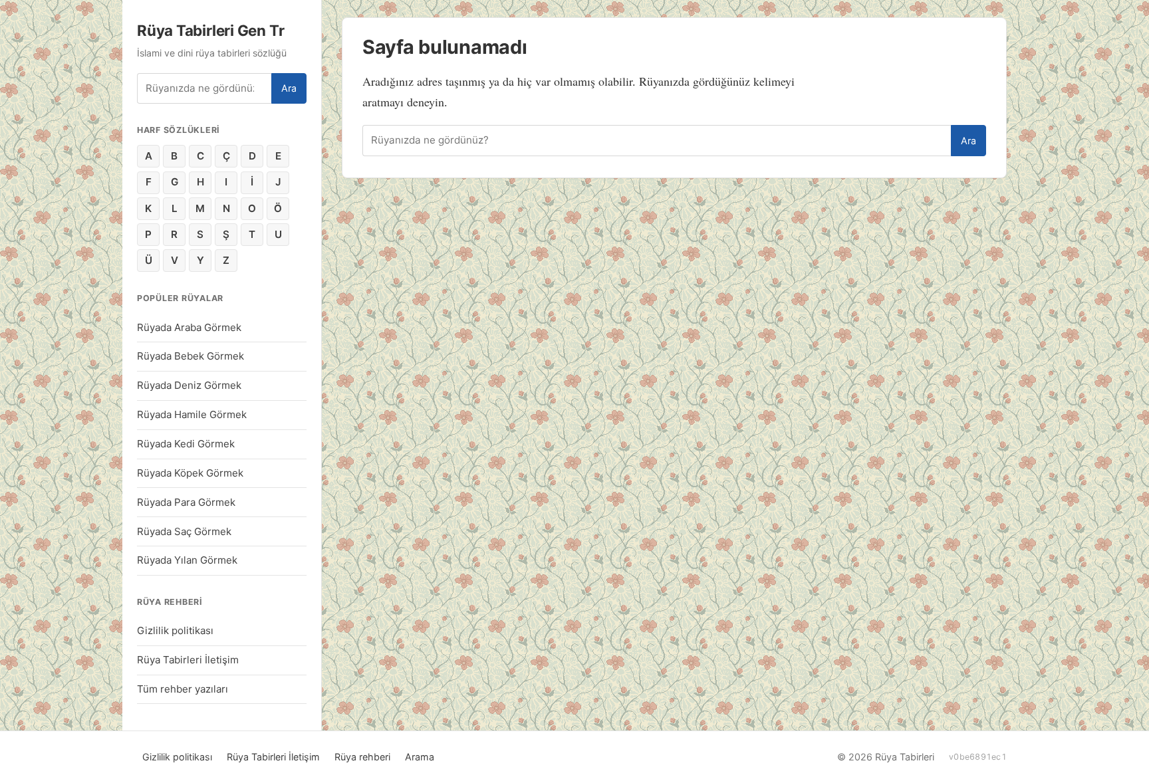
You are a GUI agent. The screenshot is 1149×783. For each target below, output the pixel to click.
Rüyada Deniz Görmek (189, 385)
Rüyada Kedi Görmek (186, 443)
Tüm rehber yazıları (182, 689)
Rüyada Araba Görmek (189, 327)
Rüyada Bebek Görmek (190, 356)
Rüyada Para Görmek (186, 502)
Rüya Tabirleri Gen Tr (210, 30)
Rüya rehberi (362, 756)
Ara (289, 88)
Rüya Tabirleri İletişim (188, 659)
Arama (419, 756)
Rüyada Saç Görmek (184, 531)
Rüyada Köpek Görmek (190, 473)
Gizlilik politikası (175, 630)
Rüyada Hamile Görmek (192, 414)
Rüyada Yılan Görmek (187, 560)
